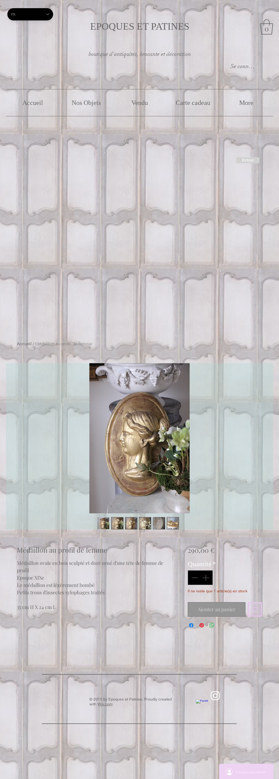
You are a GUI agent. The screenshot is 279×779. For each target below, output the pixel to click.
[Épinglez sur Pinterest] (201, 625)
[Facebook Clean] (202, 705)
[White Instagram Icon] (215, 696)
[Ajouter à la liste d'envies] (255, 609)
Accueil (24, 343)
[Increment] (206, 578)
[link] (266, 27)
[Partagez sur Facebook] (191, 625)
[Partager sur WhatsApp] (212, 625)
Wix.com (105, 704)
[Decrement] (194, 578)
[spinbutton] (200, 578)
